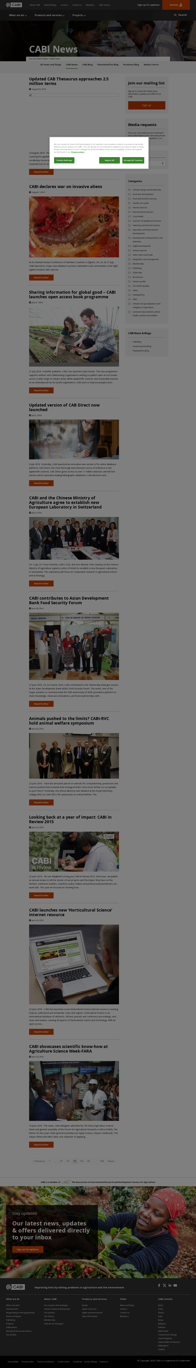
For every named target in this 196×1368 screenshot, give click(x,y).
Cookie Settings (64, 160)
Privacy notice (77, 152)
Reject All (110, 160)
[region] (99, 153)
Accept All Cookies (133, 160)
